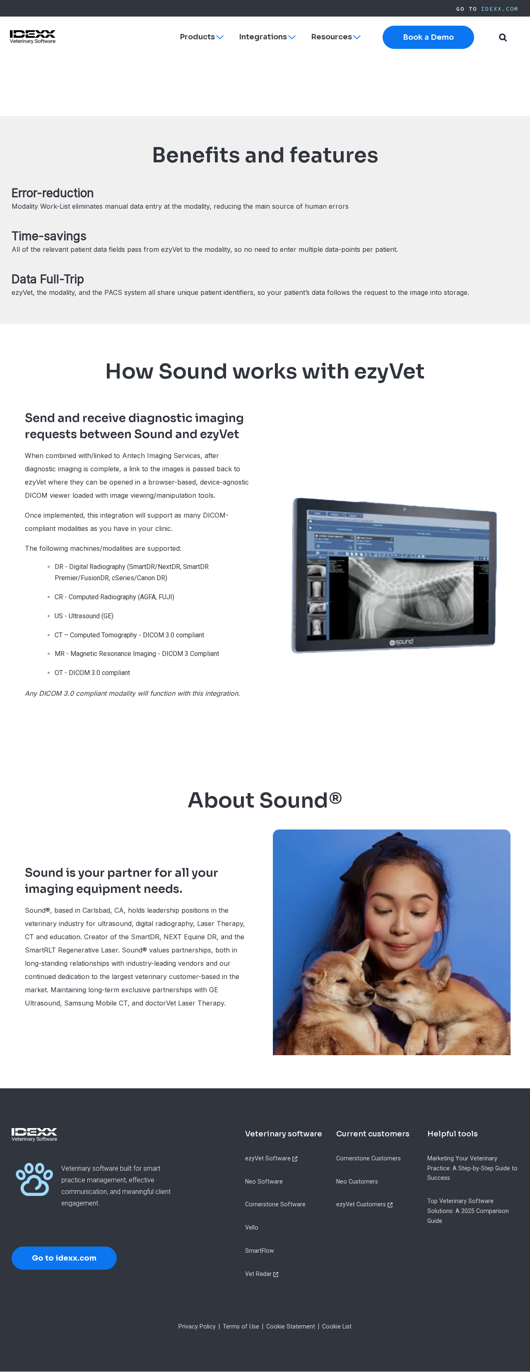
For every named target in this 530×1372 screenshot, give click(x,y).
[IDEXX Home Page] (32, 37)
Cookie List (337, 1326)
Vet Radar (258, 1274)
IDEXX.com (499, 8)
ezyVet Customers (361, 1204)
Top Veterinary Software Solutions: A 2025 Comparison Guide (468, 1211)
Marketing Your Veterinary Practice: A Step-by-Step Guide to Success (472, 1168)
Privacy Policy (197, 1326)
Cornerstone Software (275, 1204)
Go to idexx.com (64, 1258)
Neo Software (264, 1181)
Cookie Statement (290, 1326)
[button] (503, 37)
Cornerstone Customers (368, 1158)
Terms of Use (241, 1326)
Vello (251, 1227)
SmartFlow (259, 1250)
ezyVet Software (268, 1158)
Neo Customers (357, 1181)
